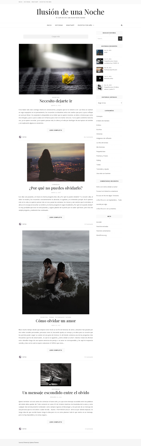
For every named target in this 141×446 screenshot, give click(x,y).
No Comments (88, 137)
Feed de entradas (102, 226)
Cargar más (56, 36)
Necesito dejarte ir (55, 100)
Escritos (55, 97)
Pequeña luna (100, 151)
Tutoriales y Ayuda (63, 317)
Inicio (20, 2)
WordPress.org (101, 235)
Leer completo (55, 130)
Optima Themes (34, 442)
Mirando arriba (108, 78)
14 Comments (88, 224)
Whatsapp (35, 2)
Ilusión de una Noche (70, 11)
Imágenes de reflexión (103, 138)
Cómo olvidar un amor (56, 320)
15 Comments (88, 357)
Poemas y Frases (102, 156)
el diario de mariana (102, 121)
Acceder (99, 222)
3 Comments (89, 429)
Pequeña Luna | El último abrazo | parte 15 (111, 88)
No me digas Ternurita (111, 195)
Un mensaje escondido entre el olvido (55, 392)
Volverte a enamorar (111, 191)
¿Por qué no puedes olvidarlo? (55, 187)
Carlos (24, 137)
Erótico (98, 125)
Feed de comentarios (103, 231)
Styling (98, 160)
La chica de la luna (102, 143)
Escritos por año (45, 2)
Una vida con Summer (103, 173)
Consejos (56, 184)
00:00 (105, 52)
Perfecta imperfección (110, 70)
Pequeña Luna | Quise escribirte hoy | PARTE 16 (111, 62)
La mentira (112, 209)
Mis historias (100, 147)
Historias (27, 2)
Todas (51, 317)
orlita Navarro (101, 200)
